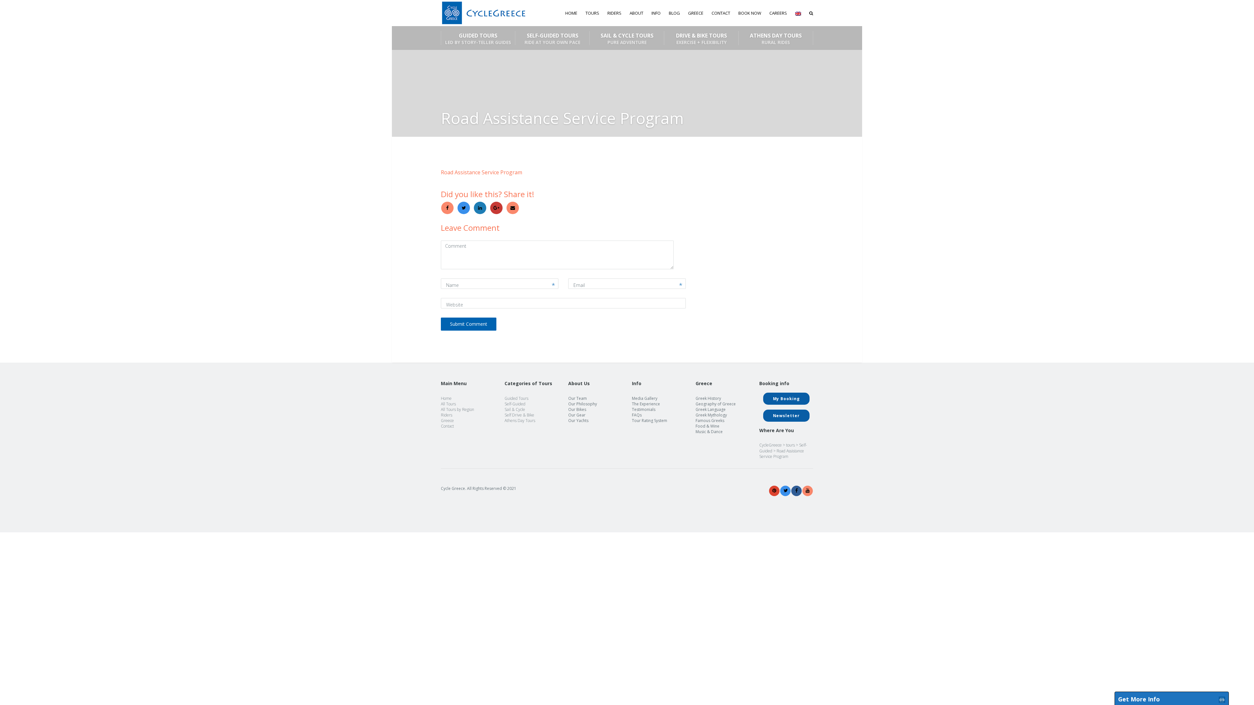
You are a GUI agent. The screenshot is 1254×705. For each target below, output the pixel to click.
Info (656, 13)
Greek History (708, 398)
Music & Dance (709, 431)
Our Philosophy (582, 404)
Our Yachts (578, 420)
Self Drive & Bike (519, 415)
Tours (592, 13)
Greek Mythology (711, 415)
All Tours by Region (457, 409)
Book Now (749, 13)
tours (790, 445)
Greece (447, 420)
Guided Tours (478, 38)
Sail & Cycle (515, 409)
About (636, 13)
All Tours (448, 404)
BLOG (674, 13)
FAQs (637, 415)
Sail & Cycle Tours (627, 38)
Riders (614, 13)
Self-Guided (515, 404)
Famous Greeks (710, 420)
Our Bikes (577, 409)
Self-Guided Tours (552, 38)
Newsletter (786, 415)
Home (571, 13)
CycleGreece (770, 445)
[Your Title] (774, 491)
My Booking (786, 398)
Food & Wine (707, 426)
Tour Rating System (649, 420)
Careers (778, 13)
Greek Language (711, 409)
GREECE (695, 13)
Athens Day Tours (776, 38)
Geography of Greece (716, 404)
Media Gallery (644, 398)
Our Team (577, 398)
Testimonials (643, 409)
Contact (721, 13)
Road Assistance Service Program (481, 172)
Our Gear (577, 415)
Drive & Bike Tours (701, 38)
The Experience (646, 404)
